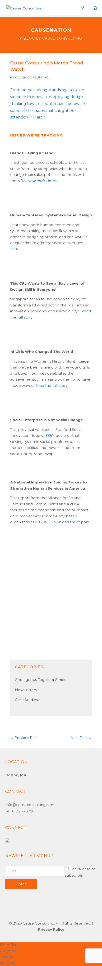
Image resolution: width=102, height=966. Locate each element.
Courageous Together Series (40, 679)
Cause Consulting (32, 77)
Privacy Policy (51, 929)
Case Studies (26, 699)
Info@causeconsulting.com (30, 804)
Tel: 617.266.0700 (20, 811)
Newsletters (26, 690)
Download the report (69, 522)
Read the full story (51, 385)
